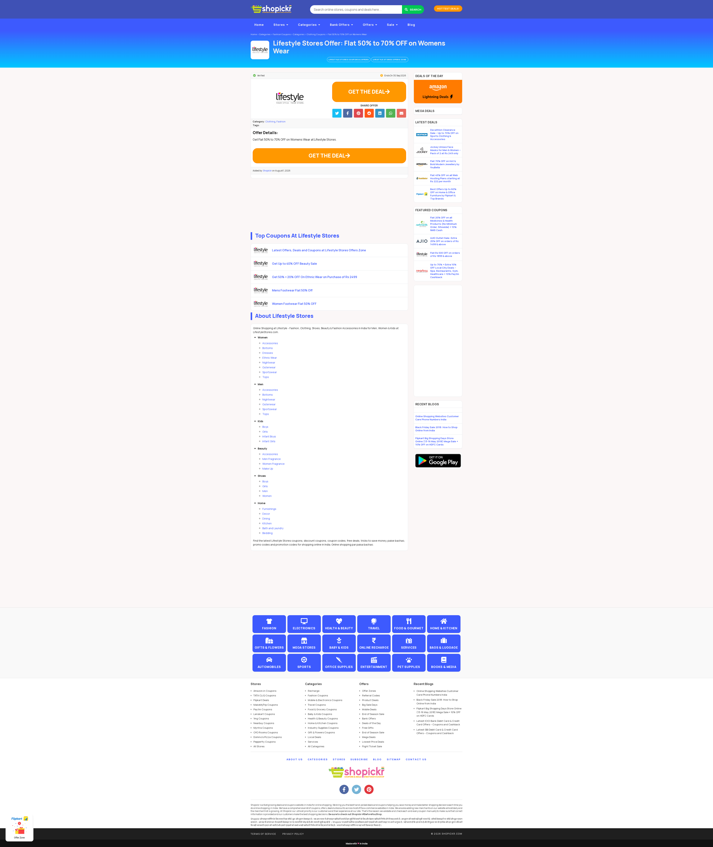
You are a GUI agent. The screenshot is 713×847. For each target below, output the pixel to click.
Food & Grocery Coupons (322, 709)
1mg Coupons (261, 718)
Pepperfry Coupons (264, 741)
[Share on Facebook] (347, 113)
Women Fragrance (273, 463)
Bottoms (267, 348)
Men (265, 491)
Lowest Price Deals (373, 741)
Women (267, 496)
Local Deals (314, 737)
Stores (279, 25)
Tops (265, 377)
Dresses (267, 353)
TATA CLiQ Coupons (264, 695)
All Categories (316, 746)
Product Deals (370, 700)
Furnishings (269, 509)
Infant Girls (268, 441)
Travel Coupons (317, 704)
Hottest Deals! (448, 8)
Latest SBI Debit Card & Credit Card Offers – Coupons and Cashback (437, 731)
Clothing (270, 121)
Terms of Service (263, 833)
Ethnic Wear (269, 357)
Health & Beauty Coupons (323, 718)
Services (313, 741)
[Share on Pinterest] (358, 113)
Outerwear (269, 367)
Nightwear (268, 362)
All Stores (258, 746)
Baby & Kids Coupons (320, 714)
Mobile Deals (369, 709)
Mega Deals (368, 737)
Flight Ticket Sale (372, 746)
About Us (294, 759)
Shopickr (267, 170)
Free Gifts (367, 727)
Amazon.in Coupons (264, 690)
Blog (411, 25)
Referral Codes (371, 695)
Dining (266, 518)
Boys (265, 427)
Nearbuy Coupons (263, 723)
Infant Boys (269, 436)
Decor (266, 513)
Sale (390, 25)
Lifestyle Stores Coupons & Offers (349, 59)
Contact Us (416, 759)
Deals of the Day (371, 723)
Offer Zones (369, 690)
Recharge (313, 690)
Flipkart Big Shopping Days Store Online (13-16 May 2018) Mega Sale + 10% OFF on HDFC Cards (436, 441)
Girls (265, 431)
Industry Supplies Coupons (323, 727)
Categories (307, 25)
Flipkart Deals (261, 700)
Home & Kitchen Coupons (322, 723)
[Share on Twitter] (336, 113)
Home (259, 25)
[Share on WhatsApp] (390, 113)
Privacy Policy (293, 833)
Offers (368, 25)
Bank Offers (340, 25)
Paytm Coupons (262, 709)
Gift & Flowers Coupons (321, 732)
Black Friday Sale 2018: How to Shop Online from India (436, 429)
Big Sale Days (369, 704)
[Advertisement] (329, 204)
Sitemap (394, 759)
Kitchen (267, 523)
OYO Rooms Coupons (265, 732)
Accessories (270, 343)
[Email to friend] (401, 113)
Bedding (267, 533)
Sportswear (269, 372)
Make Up (267, 468)
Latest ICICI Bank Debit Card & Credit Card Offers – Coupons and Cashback (438, 722)
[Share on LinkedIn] (379, 113)
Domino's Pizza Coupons (267, 737)
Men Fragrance (271, 459)
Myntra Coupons (263, 727)
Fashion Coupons (318, 695)
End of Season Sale (373, 714)
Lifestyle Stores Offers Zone (390, 59)
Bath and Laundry (272, 528)
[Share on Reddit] (369, 113)
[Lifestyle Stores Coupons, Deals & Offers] (260, 50)
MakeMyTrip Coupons (265, 704)
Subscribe (359, 759)
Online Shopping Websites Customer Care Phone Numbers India (437, 418)
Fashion (281, 121)
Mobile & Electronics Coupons (325, 700)
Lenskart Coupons (264, 714)
